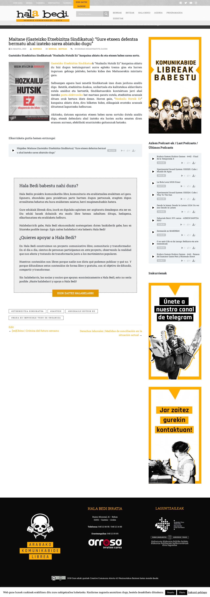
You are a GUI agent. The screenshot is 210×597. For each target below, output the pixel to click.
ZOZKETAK (118, 18)
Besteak (62, 49)
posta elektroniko (72, 94)
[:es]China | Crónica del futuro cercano (35, 330)
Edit (11, 327)
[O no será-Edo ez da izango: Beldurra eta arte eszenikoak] (153, 244)
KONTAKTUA (54, 3)
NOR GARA (17, 3)
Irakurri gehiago (197, 592)
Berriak (53, 49)
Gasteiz (57, 311)
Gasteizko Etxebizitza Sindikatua (71, 63)
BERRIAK (117, 12)
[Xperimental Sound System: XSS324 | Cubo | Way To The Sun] (153, 195)
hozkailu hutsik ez (82, 311)
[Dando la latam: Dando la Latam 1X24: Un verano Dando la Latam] (153, 208)
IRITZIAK (130, 12)
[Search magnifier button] (106, 14)
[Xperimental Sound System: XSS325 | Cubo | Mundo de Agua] (153, 172)
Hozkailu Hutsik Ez (128, 98)
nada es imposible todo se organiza (37, 317)
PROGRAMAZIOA (175, 12)
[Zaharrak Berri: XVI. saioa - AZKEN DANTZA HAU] (153, 221)
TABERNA (40, 3)
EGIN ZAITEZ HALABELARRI (75, 293)
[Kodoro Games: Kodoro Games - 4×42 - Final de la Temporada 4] (153, 159)
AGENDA (158, 12)
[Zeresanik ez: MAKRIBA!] (153, 232)
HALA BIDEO (144, 12)
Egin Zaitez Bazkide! (81, 4)
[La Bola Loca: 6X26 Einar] (153, 183)
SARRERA (67, 3)
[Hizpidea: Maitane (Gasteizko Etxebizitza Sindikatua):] (13, 150)
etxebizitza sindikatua (28, 311)
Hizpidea (37, 49)
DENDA (29, 3)
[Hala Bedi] (42, 15)
